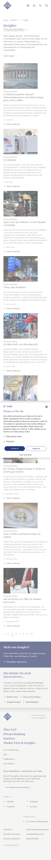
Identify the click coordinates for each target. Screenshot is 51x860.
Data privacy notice (14, 436)
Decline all (36, 448)
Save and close (25, 455)
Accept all (14, 448)
